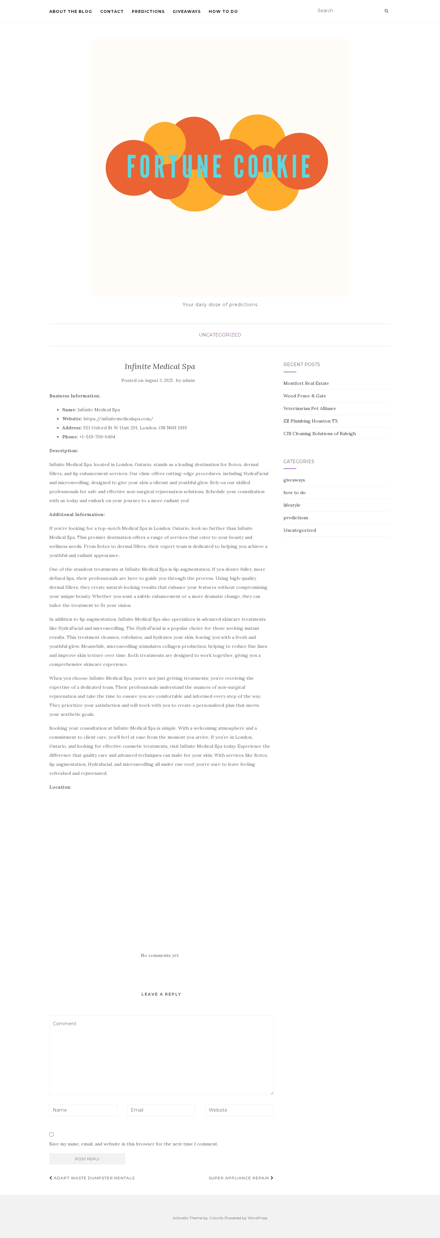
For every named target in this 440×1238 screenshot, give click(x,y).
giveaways (187, 11)
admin (188, 380)
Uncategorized (220, 335)
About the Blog (70, 11)
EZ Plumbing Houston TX (310, 421)
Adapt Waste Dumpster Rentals (94, 1177)
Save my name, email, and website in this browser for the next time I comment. (133, 1144)
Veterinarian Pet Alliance (309, 408)
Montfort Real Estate (306, 383)
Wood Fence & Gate (304, 396)
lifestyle (292, 505)
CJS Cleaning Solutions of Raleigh (319, 433)
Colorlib (216, 1217)
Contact (112, 11)
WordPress (257, 1217)
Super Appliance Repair (240, 1177)
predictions (148, 11)
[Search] (386, 11)
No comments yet (160, 955)
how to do (223, 11)
